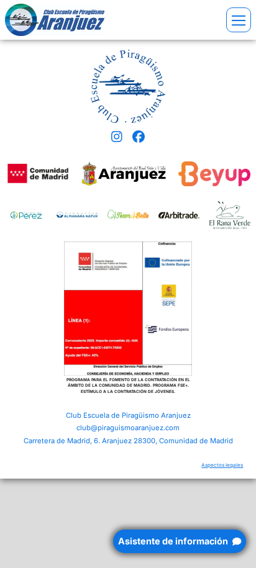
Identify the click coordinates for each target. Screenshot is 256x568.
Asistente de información (174, 541)
